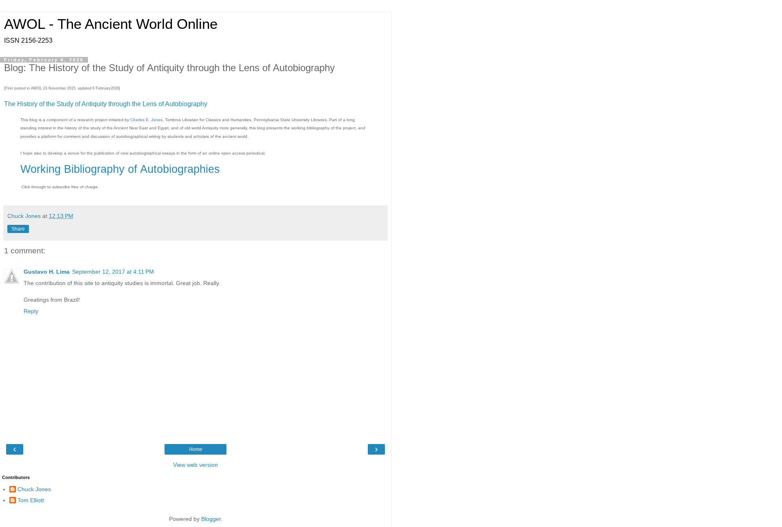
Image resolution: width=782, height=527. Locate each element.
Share (18, 229)
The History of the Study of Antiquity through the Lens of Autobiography (105, 103)
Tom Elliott (31, 500)
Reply (31, 311)
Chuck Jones (34, 489)
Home (195, 449)
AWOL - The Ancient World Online (110, 24)
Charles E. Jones (146, 120)
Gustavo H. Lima (47, 271)
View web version (195, 465)
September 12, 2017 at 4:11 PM (113, 271)
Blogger (211, 519)
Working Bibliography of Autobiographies (120, 169)
